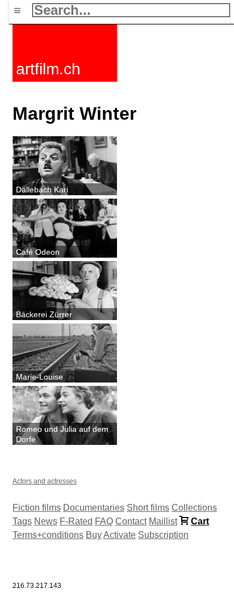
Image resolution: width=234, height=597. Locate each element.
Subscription (163, 535)
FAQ (104, 521)
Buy (94, 535)
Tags (22, 521)
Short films (148, 507)
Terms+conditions (47, 535)
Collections (194, 507)
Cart (200, 521)
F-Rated (76, 521)
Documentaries (93, 507)
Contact (131, 521)
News (45, 521)
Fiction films (36, 507)
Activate (119, 535)
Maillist (163, 521)
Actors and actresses (44, 481)
